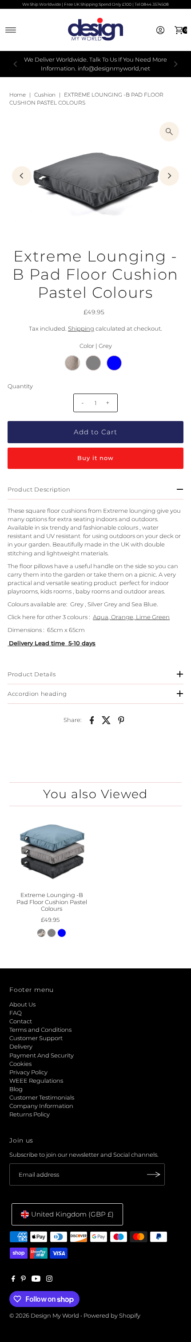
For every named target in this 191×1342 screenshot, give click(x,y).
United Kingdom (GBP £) (72, 1214)
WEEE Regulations (36, 1080)
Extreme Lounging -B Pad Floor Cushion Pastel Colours (51, 902)
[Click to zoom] (169, 131)
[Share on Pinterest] (121, 720)
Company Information (41, 1106)
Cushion (45, 94)
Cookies (20, 1064)
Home (17, 94)
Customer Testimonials (41, 1097)
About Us (22, 1004)
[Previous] (15, 64)
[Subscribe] (154, 1174)
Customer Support (36, 1038)
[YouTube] (36, 1280)
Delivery (20, 1046)
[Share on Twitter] (106, 720)
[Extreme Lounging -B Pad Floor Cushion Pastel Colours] (51, 850)
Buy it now (95, 458)
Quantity (20, 386)
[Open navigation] (11, 30)
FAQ (15, 1013)
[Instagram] (49, 1280)
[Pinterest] (23, 1280)
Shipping (81, 328)
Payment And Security (41, 1055)
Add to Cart (95, 432)
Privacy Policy (28, 1072)
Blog (16, 1089)
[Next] (175, 64)
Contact (20, 1021)
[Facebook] (13, 1280)
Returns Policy (29, 1114)
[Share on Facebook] (92, 720)
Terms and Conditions (40, 1029)
